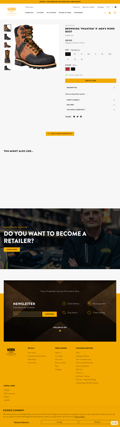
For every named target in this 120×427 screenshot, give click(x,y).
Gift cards (79, 369)
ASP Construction (9, 393)
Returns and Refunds (82, 366)
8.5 (89, 54)
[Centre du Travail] (12, 11)
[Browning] (5, 195)
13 (81, 59)
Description (72, 88)
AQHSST (7, 400)
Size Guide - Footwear (83, 376)
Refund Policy (32, 359)
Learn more (12, 249)
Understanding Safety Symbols (75, 94)
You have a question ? (76, 110)
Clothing (40, 13)
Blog (56, 366)
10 (102, 54)
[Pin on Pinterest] (81, 116)
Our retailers (59, 356)
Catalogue (100, 7)
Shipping (67, 43)
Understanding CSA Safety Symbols (87, 383)
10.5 (109, 54)
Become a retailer (88, 7)
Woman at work (65, 13)
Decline (97, 422)
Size (71, 50)
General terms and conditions (37, 356)
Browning (70, 25)
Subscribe (49, 314)
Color (71, 65)
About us (58, 353)
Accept (59, 422)
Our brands (78, 13)
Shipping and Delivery (82, 356)
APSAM (6, 397)
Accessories (51, 13)
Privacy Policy (80, 416)
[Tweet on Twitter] (77, 116)
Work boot (29, 13)
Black (73, 69)
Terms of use (32, 353)
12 (75, 59)
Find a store (29, 7)
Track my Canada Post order (84, 363)
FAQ (77, 353)
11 (68, 59)
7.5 (75, 54)
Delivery (70, 105)
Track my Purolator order (83, 359)
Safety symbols (73, 100)
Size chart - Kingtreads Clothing (86, 379)
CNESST (6, 390)
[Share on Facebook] (74, 116)
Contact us (76, 7)
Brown (67, 69)
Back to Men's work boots (61, 134)
